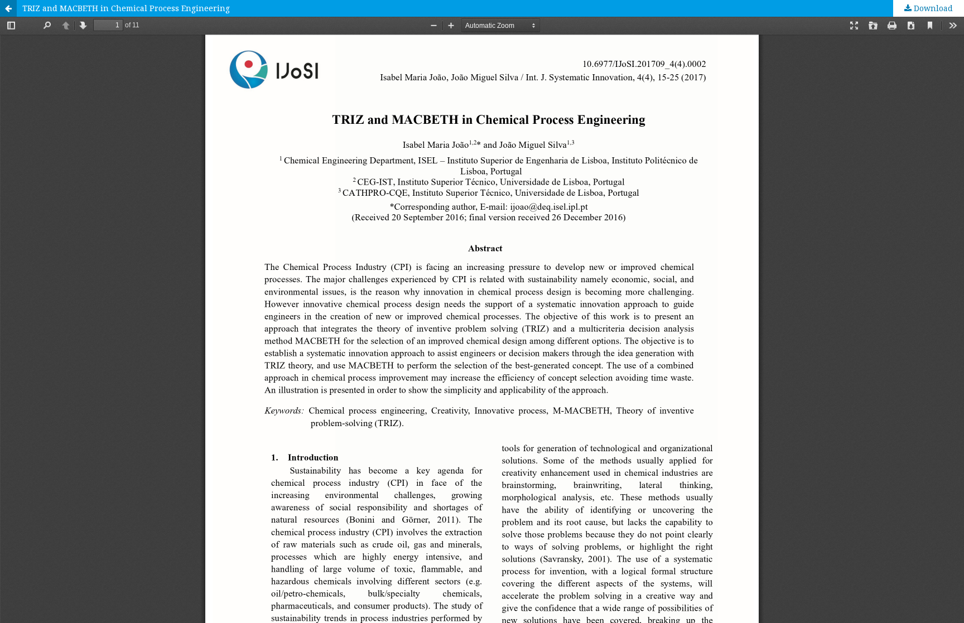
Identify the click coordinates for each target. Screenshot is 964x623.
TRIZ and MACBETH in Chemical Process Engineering (126, 8)
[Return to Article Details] (8, 8)
